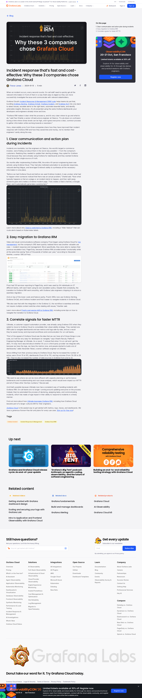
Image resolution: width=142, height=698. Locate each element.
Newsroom (121, 577)
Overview (9, 567)
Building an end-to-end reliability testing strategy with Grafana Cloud (113, 471)
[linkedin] (85, 85)
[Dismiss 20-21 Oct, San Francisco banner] (132, 39)
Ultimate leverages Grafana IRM (39, 401)
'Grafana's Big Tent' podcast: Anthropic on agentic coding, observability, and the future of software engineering (68, 473)
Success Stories (123, 580)
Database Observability (14, 596)
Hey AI (119, 593)
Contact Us (121, 583)
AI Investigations (12, 617)
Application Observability (15, 583)
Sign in (122, 6)
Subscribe (129, 548)
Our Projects (77, 567)
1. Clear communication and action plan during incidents (115, 26)
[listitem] (12, 421)
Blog (11, 16)
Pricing (51, 6)
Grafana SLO (64, 104)
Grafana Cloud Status (14, 624)
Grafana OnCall (34, 104)
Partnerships (121, 573)
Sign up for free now (65, 410)
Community (99, 573)
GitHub (75, 570)
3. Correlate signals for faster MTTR (108, 31)
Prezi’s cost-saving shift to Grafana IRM (37, 310)
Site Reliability (33, 600)
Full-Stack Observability (37, 570)
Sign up (131, 6)
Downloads (77, 573)
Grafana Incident (47, 104)
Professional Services (125, 590)
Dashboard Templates (81, 577)
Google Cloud (56, 577)
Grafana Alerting (20, 104)
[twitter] (75, 85)
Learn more (72, 2)
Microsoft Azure (56, 580)
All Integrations (56, 567)
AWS (52, 573)
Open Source (61, 6)
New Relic (54, 590)
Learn (72, 6)
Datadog (54, 587)
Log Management (34, 603)
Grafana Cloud (29, 6)
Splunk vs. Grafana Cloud (126, 634)
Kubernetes (55, 583)
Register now (116, 77)
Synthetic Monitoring (13, 602)
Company (89, 6)
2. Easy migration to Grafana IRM (107, 29)
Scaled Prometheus (35, 591)
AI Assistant (10, 577)
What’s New (10, 621)
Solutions (41, 6)
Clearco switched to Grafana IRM (38, 228)
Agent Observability (13, 580)
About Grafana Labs (124, 567)
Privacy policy (119, 553)
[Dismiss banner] (138, 686)
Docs (80, 6)
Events (97, 577)
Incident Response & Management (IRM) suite (38, 101)
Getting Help (121, 587)
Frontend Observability (14, 599)
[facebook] (80, 85)
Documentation (100, 567)
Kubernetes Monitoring (14, 587)
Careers (120, 570)
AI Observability (34, 567)
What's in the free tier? (14, 573)
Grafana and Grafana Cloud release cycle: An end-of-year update (28, 471)
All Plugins (54, 570)
